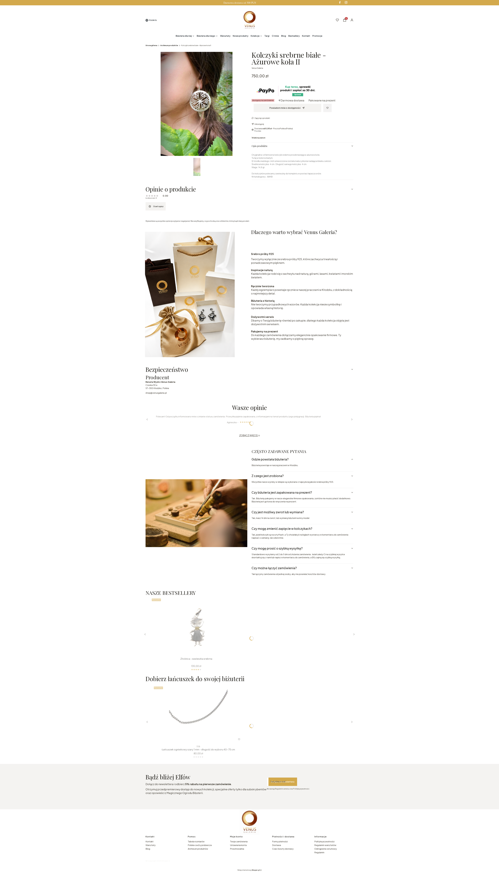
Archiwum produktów (169, 45)
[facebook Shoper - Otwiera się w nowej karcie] (339, 2)
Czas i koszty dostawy (283, 848)
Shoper (165, 861)
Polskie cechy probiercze (200, 845)
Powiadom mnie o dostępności (285, 107)
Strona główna (151, 45)
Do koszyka (194, 651)
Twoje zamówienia (239, 841)
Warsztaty (151, 845)
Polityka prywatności (324, 841)
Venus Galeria (257, 68)
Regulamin (319, 852)
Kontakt (149, 841)
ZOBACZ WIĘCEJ (248, 435)
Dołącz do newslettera (282, 781)
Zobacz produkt (195, 739)
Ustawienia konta (238, 845)
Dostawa (276, 845)
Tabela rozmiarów (196, 841)
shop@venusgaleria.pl (156, 392)
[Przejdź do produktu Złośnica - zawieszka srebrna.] (196, 627)
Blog (148, 848)
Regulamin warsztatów (325, 845)
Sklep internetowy (248, 870)
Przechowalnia (237, 848)
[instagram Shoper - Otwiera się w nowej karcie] (346, 2)
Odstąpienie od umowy (325, 848)
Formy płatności (280, 841)
